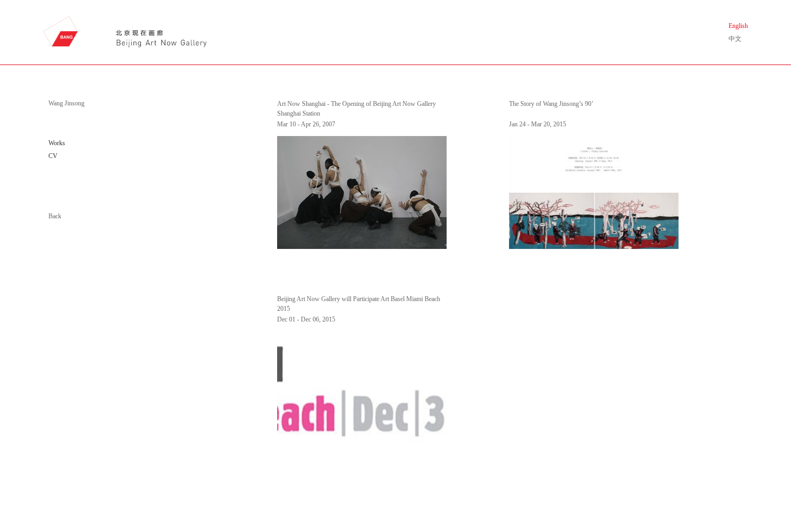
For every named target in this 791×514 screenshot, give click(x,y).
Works (56, 143)
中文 (735, 38)
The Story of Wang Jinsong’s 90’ (551, 104)
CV (53, 156)
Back (54, 216)
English (738, 26)
